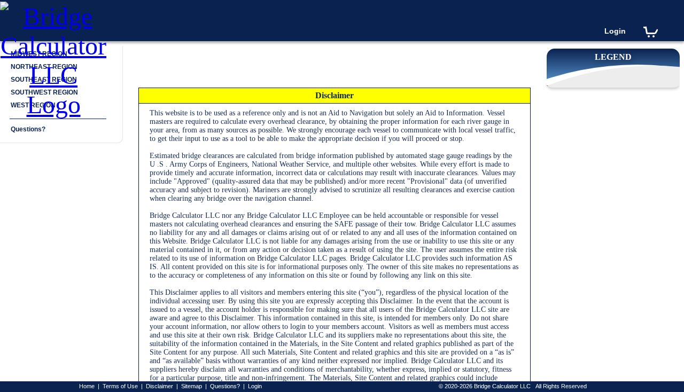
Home (87, 386)
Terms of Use (120, 386)
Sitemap (191, 386)
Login (615, 31)
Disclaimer (159, 386)
